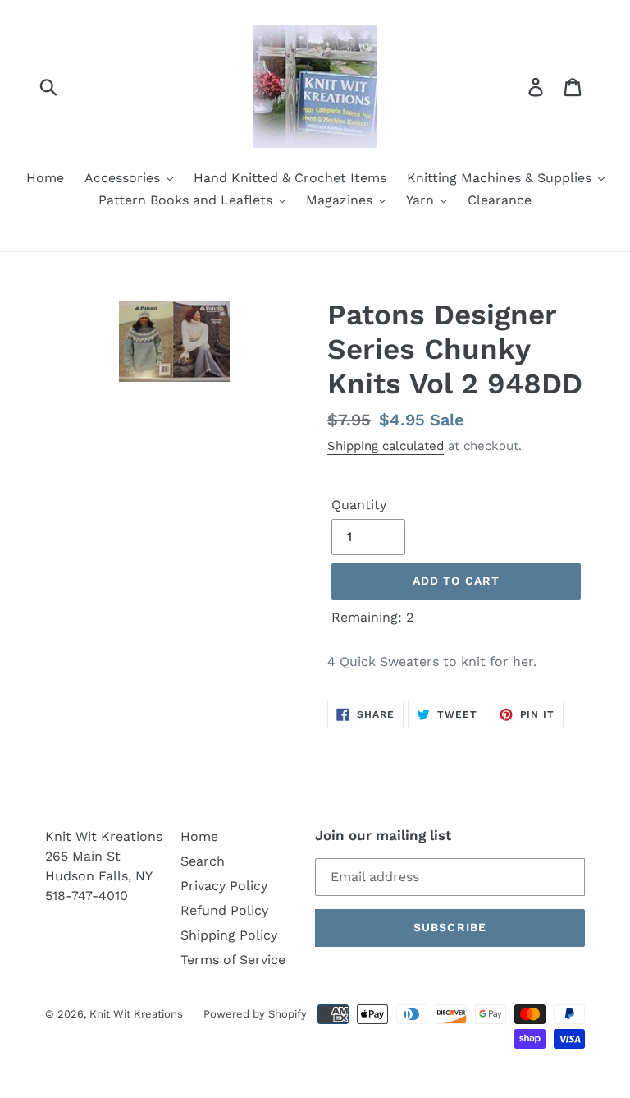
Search (202, 861)
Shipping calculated (385, 446)
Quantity (358, 504)
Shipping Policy (228, 935)
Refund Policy (224, 910)
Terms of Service (232, 959)
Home (199, 836)
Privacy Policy (223, 886)
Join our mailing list (383, 835)
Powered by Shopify (255, 1014)
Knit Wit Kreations (136, 1014)
